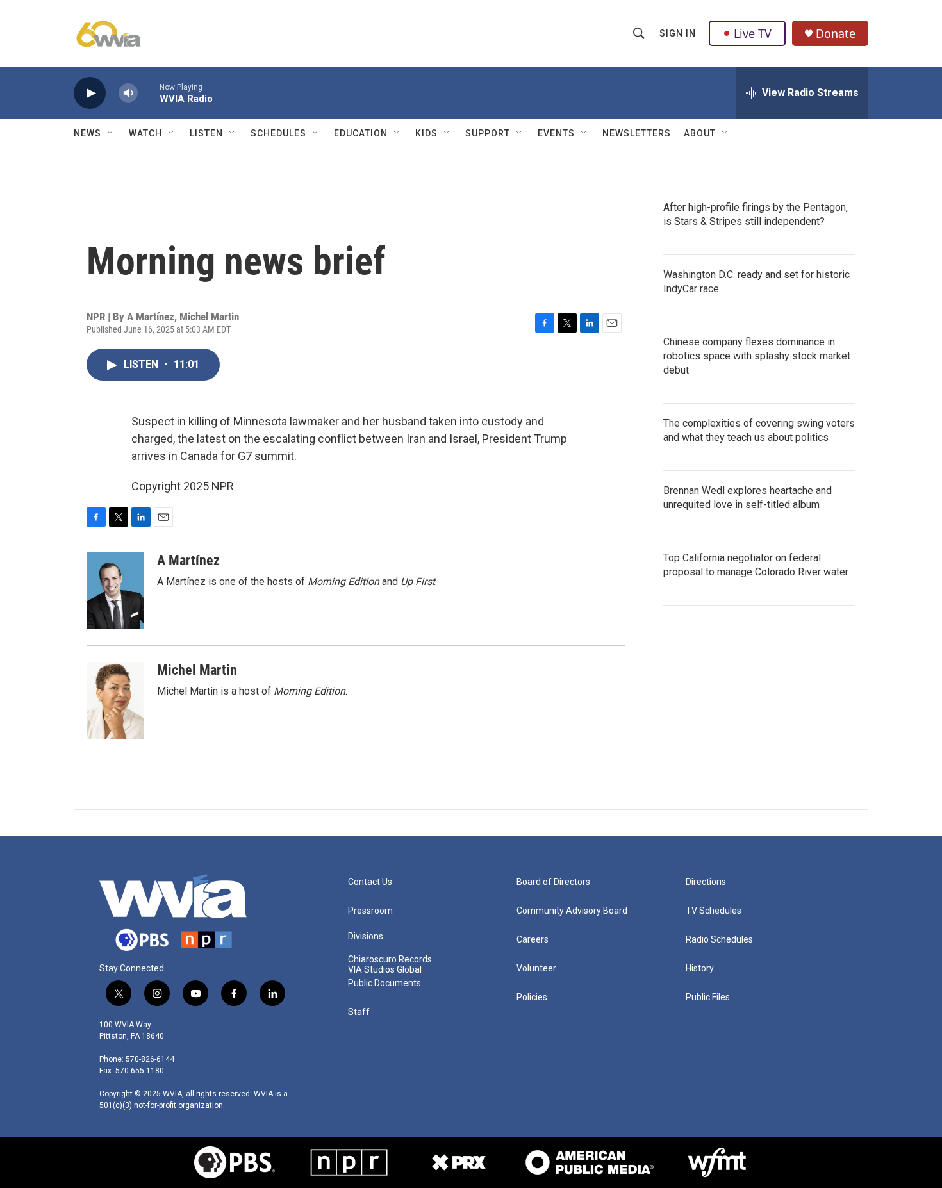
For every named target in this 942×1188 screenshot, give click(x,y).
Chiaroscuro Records (390, 959)
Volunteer (536, 968)
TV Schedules (713, 911)
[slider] (149, 92)
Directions (706, 882)
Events (556, 133)
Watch (145, 133)
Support (487, 133)
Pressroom (370, 911)
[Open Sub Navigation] (111, 133)
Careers (532, 940)
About (700, 133)
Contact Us (370, 882)
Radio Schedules (719, 940)
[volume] (128, 93)
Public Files (708, 997)
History (700, 968)
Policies (531, 997)
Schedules (278, 133)
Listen (206, 133)
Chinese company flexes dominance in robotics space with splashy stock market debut (756, 356)
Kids (426, 133)
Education (361, 133)
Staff (359, 1012)
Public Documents (384, 983)
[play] (89, 93)
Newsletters (636, 133)
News (87, 133)
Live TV (753, 33)
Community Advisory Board (571, 911)
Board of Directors (553, 882)
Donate (835, 33)
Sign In (677, 33)
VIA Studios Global (385, 970)
